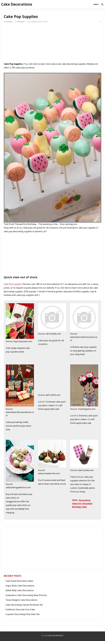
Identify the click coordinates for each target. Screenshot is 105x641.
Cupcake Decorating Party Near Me (23, 614)
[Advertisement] (52, 44)
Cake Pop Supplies (13, 284)
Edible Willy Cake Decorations (20, 590)
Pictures (20, 21)
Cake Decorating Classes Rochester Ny (24, 604)
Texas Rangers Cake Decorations (21, 600)
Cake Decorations (16, 4)
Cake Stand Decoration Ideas (19, 581)
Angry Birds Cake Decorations (20, 585)
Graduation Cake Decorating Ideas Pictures (26, 595)
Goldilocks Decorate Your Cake (20, 609)
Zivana (9, 21)
